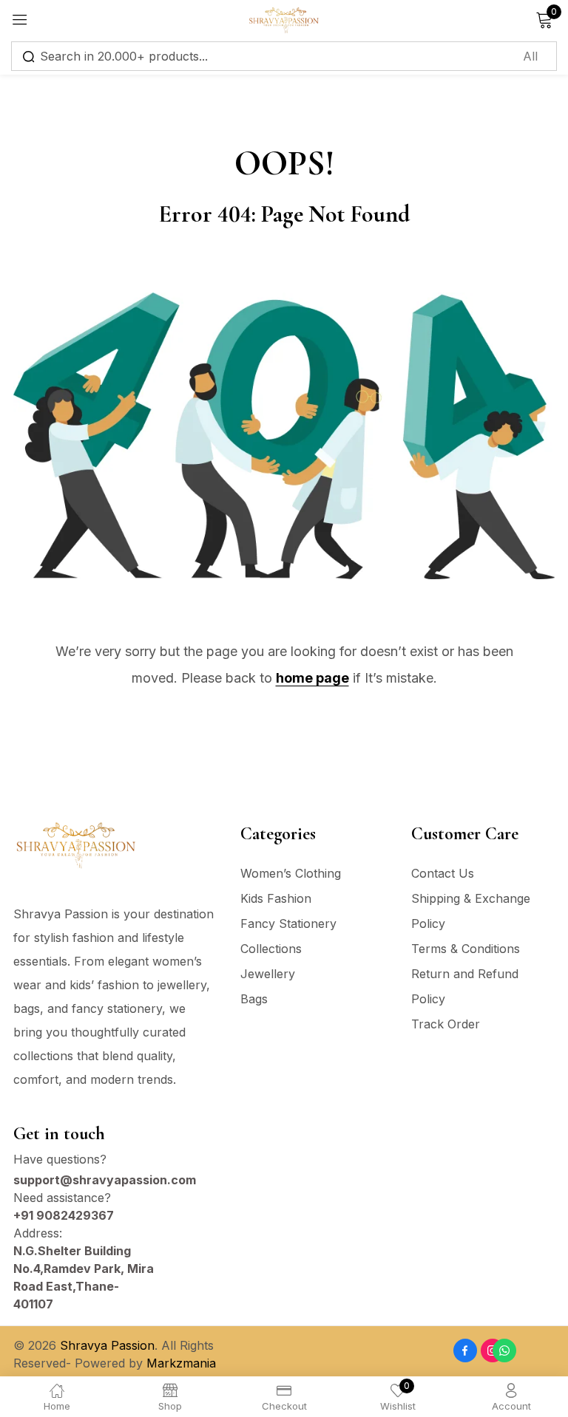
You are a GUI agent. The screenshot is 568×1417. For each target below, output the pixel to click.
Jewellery (267, 973)
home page (312, 678)
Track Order (445, 1024)
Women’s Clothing (290, 873)
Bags (254, 998)
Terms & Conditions (465, 948)
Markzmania (181, 1363)
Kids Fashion (275, 898)
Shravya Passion (107, 1345)
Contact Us (442, 873)
